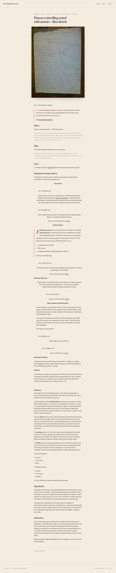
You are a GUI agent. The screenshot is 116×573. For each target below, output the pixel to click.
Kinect (40, 364)
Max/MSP (51, 167)
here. (68, 221)
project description (45, 120)
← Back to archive (39, 551)
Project (110, 4)
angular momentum (62, 198)
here (67, 274)
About (104, 4)
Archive (98, 4)
